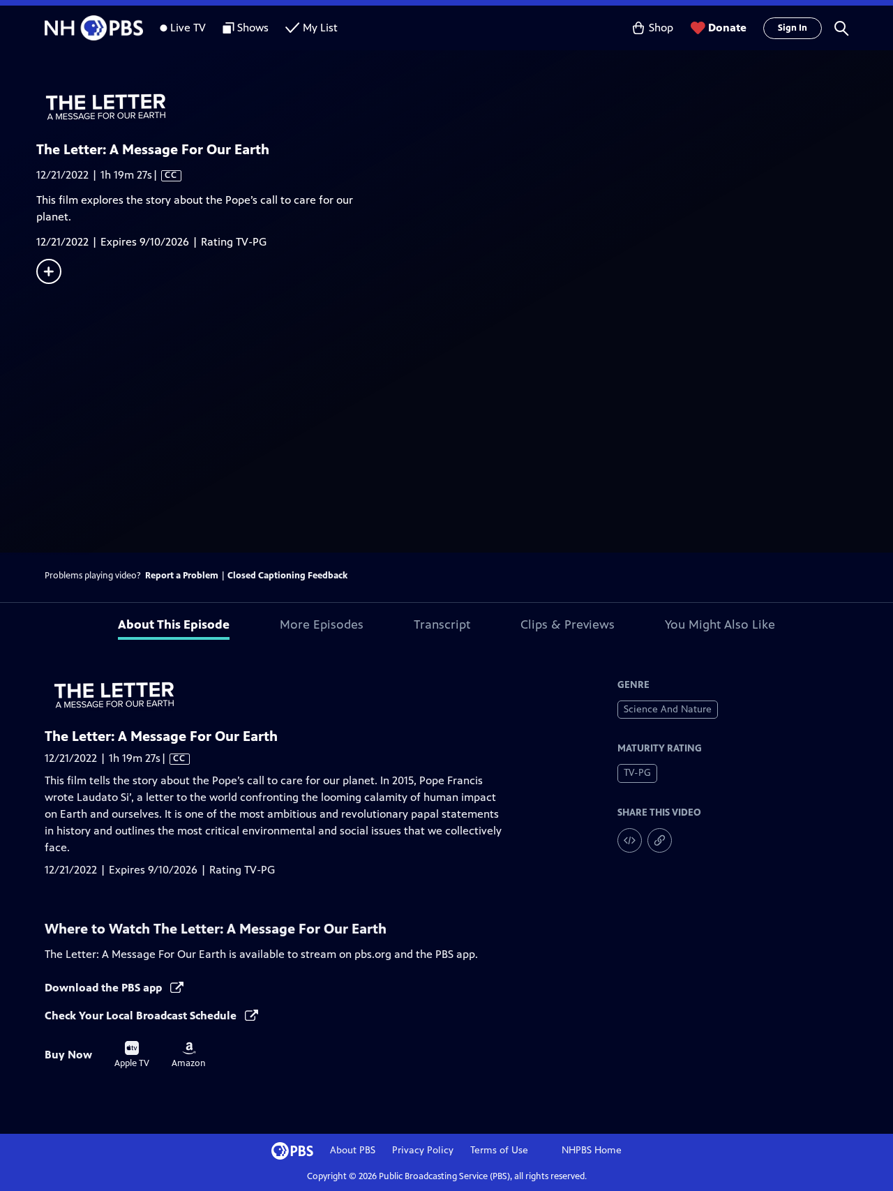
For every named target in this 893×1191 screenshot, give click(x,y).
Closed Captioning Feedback (287, 575)
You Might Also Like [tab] (720, 624)
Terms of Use (499, 1150)
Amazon (189, 1055)
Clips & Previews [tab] (567, 624)
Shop (661, 27)
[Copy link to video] (659, 840)
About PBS (352, 1150)
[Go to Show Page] (464, 106)
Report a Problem (181, 575)
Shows (253, 27)
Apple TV (131, 1055)
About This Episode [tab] (174, 624)
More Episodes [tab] (321, 624)
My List (320, 27)
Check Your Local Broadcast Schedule (142, 1015)
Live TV (188, 27)
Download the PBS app (105, 987)
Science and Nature (668, 709)
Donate (727, 27)
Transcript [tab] (442, 624)
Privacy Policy (422, 1150)
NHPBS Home (592, 1150)
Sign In (792, 27)
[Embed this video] (629, 840)
